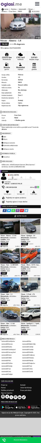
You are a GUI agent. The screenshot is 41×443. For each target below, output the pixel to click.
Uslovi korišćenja (26, 388)
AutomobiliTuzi (6, 369)
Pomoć (3, 388)
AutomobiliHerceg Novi (9, 352)
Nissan (30, 9)
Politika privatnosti (7, 390)
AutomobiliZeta (6, 371)
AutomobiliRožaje (7, 366)
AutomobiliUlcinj (27, 369)
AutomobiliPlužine (7, 363)
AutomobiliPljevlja (27, 360)
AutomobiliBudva (7, 347)
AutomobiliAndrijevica (8, 341)
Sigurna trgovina (6, 393)
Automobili (22, 9)
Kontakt (22, 385)
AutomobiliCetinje (27, 347)
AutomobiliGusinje (27, 349)
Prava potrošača (25, 390)
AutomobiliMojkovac (28, 355)
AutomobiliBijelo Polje (29, 344)
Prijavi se (4, 385)
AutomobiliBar (26, 341)
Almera (4, 11)
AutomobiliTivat (27, 366)
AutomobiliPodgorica (28, 363)
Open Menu (37, 4)
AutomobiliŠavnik (27, 371)
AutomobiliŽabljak (7, 374)
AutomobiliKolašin (27, 352)
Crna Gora (12, 11)
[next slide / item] (39, 26)
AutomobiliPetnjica (28, 358)
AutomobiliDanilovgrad (8, 349)
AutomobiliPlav (6, 360)
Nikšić (20, 11)
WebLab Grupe (18, 413)
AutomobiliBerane (7, 344)
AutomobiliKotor (7, 355)
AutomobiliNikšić (7, 358)
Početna (14, 9)
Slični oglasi (21, 216)
